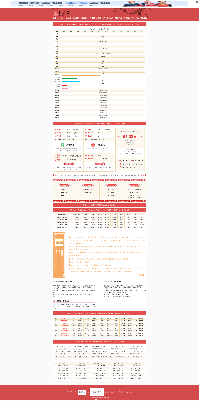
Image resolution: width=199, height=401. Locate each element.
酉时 (128, 31)
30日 (126, 175)
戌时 (135, 31)
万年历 (60, 18)
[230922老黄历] (53, 175)
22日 (95, 175)
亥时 (142, 31)
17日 (78, 175)
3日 (135, 175)
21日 (92, 175)
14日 (68, 175)
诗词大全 (127, 18)
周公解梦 (101, 18)
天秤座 (103, 29)
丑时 (71, 31)
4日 (138, 175)
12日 (61, 175)
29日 (122, 175)
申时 (121, 31)
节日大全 (135, 18)
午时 (106, 31)
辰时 (92, 31)
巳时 (99, 31)
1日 (129, 175)
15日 (71, 175)
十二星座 (67, 18)
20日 (88, 175)
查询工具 (110, 18)
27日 (114, 175)
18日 (82, 175)
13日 (64, 175)
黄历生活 (143, 18)
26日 (111, 175)
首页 (54, 18)
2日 (132, 175)
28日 (118, 175)
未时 (113, 31)
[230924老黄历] (145, 175)
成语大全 (118, 18)
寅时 (78, 31)
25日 (107, 175)
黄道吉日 (84, 18)
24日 (103, 175)
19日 (85, 175)
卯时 (85, 31)
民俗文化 (93, 18)
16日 (75, 175)
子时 (64, 31)
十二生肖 (76, 18)
